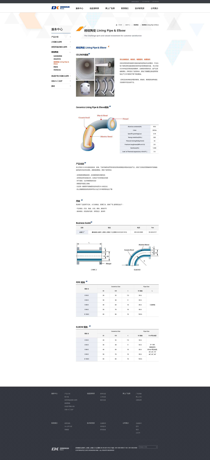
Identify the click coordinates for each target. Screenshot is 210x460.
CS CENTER (146, 1)
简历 (137, 430)
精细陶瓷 (54, 52)
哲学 (137, 426)
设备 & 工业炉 (56, 81)
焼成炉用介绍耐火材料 (60, 76)
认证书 (138, 433)
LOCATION (155, 1)
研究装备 (103, 430)
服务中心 (79, 8)
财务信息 (103, 394)
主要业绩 (139, 400)
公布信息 (103, 397)
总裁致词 (103, 423)
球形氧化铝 (57, 70)
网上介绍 (139, 397)
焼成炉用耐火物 (69, 406)
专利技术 (103, 426)
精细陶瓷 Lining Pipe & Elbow (61, 63)
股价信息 (103, 400)
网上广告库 (110, 8)
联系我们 (125, 8)
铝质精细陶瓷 (58, 56)
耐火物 (67, 397)
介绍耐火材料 (56, 42)
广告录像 (139, 394)
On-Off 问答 (68, 426)
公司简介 (154, 8)
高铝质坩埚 (57, 59)
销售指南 (67, 423)
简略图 (67, 430)
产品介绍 (54, 37)
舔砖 (53, 86)
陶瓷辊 (56, 67)
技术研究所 (139, 8)
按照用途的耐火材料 (59, 47)
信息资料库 (94, 8)
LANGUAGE (134, 1)
